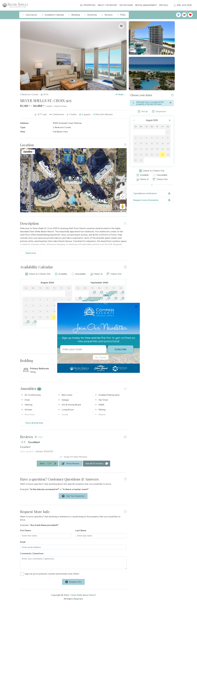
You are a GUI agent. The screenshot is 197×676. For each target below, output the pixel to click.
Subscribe (120, 349)
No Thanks (100, 357)
